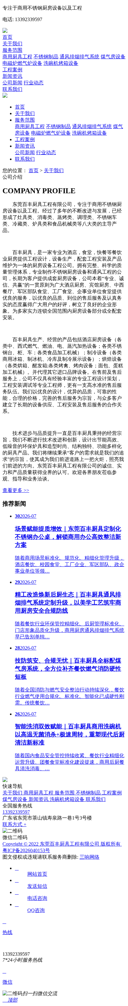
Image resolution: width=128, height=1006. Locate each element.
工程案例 (12, 69)
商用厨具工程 (17, 56)
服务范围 (12, 50)
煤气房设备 (113, 56)
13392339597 (16, 812)
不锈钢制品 (46, 56)
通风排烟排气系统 (79, 56)
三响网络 (89, 857)
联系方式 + (14, 824)
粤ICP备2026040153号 (26, 850)
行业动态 (33, 82)
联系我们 (12, 89)
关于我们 (12, 43)
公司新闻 (12, 82)
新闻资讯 (12, 76)
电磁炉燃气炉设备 (22, 63)
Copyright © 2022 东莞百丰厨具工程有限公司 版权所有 (62, 844)
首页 (7, 37)
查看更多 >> (15, 490)
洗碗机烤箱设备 (60, 63)
